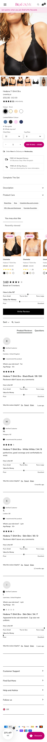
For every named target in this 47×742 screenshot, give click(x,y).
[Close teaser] (14, 728)
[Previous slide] (3, 44)
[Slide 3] (28, 81)
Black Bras (7, 203)
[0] (42, 4)
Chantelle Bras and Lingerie (29, 203)
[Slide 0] (4, 81)
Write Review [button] (23, 311)
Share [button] (32, 405)
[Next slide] (43, 44)
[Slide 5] (43, 81)
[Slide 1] (12, 81)
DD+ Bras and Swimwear (12, 208)
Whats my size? (10, 129)
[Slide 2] (20, 81)
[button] (13, 101)
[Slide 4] (35, 81)
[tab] (24, 331)
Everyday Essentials (30, 208)
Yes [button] (22, 405)
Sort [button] (5, 322)
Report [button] (26, 405)
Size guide (8, 126)
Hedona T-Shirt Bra (9, 263)
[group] (23, 282)
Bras (15, 203)
